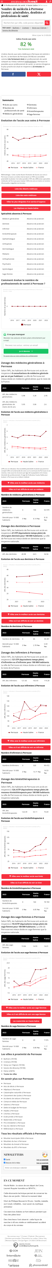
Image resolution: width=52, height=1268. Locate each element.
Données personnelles (13, 1238)
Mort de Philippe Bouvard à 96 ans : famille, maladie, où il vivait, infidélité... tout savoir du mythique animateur (26, 1204)
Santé (7, 1160)
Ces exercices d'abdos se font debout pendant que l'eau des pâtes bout (25, 1213)
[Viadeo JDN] (38, 1260)
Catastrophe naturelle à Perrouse (17, 1092)
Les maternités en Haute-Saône (26, 1021)
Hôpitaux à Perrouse (12, 1089)
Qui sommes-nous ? (14, 1236)
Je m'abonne (24, 351)
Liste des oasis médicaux (26, 195)
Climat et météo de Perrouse (15, 1101)
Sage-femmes (34, 114)
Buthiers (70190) (10, 1059)
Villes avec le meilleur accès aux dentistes (27, 614)
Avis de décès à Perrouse (14, 1086)
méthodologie (30, 61)
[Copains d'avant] (13, 1260)
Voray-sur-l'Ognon (39, 28)
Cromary (25, 28)
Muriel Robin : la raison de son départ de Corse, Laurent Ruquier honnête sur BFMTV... (24, 1187)
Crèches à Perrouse (11, 1114)
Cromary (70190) (10, 1062)
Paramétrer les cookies (30, 1238)
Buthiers (16, 28)
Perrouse (7, 1083)
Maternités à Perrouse (13, 1120)
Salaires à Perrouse (11, 1104)
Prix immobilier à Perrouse (14, 1123)
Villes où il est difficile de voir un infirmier (26, 747)
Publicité (31, 1236)
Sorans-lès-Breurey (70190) (14, 1068)
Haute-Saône (32, 5)
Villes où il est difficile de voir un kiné (26, 883)
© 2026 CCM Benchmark (38, 1240)
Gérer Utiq (42, 1238)
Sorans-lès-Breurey (10, 30)
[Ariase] (13, 1265)
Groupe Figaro (23, 1240)
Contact (24, 1236)
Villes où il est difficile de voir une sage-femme (26, 1014)
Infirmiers (33, 108)
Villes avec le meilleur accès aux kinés (27, 876)
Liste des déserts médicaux (26, 189)
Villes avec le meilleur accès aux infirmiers (27, 741)
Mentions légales (11, 1240)
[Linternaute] (13, 1256)
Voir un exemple (42, 1160)
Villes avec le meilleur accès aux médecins (27, 483)
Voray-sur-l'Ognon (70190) (14, 1065)
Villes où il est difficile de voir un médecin (26, 489)
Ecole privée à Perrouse (13, 1117)
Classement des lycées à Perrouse (17, 1095)
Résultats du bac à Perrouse (15, 1141)
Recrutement (40, 1236)
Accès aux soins (10, 105)
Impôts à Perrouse (11, 1111)
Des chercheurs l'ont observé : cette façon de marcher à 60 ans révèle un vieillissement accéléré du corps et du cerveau (25, 1222)
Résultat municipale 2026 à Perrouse (18, 1138)
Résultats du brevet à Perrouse (16, 1144)
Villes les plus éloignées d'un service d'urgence (26, 202)
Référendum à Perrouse (13, 1129)
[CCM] (13, 1250)
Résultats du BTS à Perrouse (15, 1147)
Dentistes (33, 105)
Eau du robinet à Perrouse (14, 1126)
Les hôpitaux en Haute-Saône (26, 208)
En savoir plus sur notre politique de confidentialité (21, 356)
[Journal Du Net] (38, 1250)
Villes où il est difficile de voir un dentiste (26, 621)
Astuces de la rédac (12, 1163)
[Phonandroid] (38, 1265)
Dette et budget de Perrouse (15, 1107)
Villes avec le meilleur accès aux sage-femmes (27, 1008)
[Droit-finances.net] (38, 1255)
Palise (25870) (9, 1071)
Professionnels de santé (15, 5)
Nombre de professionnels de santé (14, 109)
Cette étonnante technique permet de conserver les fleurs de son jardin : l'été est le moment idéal (25, 1194)
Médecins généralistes (13, 113)
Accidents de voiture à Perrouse (16, 1098)
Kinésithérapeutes (36, 111)
